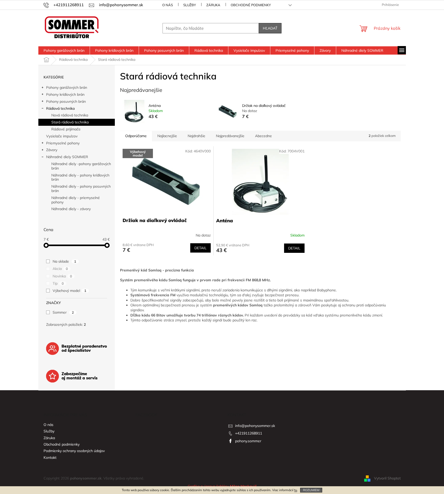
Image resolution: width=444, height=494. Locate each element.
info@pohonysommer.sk (255, 425)
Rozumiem (311, 490)
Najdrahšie (196, 136)
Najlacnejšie (167, 136)
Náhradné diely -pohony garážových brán (81, 166)
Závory (51, 150)
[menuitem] (64, 50)
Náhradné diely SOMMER (67, 156)
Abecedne (263, 136)
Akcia (60, 268)
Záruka (213, 5)
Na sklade (64, 261)
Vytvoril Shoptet (387, 478)
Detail (200, 248)
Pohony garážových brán (66, 87)
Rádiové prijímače (66, 129)
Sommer (63, 312)
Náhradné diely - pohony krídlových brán (80, 177)
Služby (189, 5)
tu (295, 490)
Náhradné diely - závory (71, 209)
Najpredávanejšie (230, 136)
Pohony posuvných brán (66, 101)
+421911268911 (248, 433)
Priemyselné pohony (63, 143)
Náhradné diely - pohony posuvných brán (81, 188)
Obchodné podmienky (251, 5)
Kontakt (50, 457)
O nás (167, 5)
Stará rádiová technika (70, 122)
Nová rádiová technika (69, 115)
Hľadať (270, 28)
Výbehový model (69, 290)
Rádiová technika (60, 108)
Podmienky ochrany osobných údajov (74, 450)
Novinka (62, 276)
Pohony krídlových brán (65, 94)
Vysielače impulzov (61, 136)
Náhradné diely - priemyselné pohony (75, 199)
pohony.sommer (248, 441)
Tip (58, 283)
